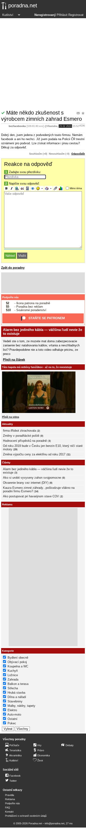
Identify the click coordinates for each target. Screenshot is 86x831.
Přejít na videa (10, 417)
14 (36, 491)
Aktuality (7, 424)
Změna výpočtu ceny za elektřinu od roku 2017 (34, 454)
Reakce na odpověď (28, 164)
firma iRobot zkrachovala (19, 430)
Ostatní (12, 719)
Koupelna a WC (18, 666)
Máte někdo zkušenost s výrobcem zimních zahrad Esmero (41, 116)
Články (6, 462)
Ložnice (13, 675)
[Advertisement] (43, 64)
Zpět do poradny (13, 267)
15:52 (76, 126)
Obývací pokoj (17, 662)
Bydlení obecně (18, 657)
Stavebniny (15, 701)
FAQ (7, 807)
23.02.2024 (65, 126)
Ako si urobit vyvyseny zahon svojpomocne (32, 477)
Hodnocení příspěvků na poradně (25, 440)
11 (68, 454)
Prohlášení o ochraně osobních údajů (26, 815)
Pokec (12, 723)
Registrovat (75, 15)
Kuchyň (13, 670)
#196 (82, 125)
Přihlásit (62, 15)
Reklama (10, 799)
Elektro (12, 710)
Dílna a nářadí (17, 697)
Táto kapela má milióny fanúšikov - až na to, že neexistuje (37, 367)
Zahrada (13, 679)
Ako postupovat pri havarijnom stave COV (31, 496)
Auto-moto (14, 714)
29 (15, 449)
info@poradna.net (54, 823)
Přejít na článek (14, 359)
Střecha (13, 688)
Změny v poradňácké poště (21, 435)
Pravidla (9, 795)
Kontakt (9, 811)
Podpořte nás (10, 297)
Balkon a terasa (18, 684)
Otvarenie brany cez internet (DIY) (25, 482)
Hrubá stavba (16, 692)
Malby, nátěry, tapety (21, 705)
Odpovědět (78, 153)
